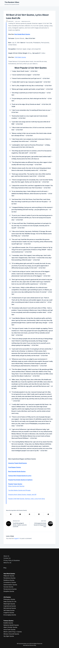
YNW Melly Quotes (20, 57)
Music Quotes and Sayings (16, 486)
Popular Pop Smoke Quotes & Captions (20, 480)
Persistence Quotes (9, 578)
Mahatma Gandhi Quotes (11, 625)
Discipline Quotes (9, 591)
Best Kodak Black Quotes (22, 34)
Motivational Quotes (10, 608)
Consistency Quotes (10, 582)
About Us (6, 556)
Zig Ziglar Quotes (9, 636)
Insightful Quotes (9, 612)
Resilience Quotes (9, 580)
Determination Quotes (10, 584)
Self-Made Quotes (9, 610)
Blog (5, 567)
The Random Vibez (12, 2)
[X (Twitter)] (20, 514)
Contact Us (7, 558)
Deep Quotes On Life (10, 601)
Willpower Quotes (9, 576)
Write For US (7, 562)
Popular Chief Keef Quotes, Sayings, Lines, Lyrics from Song (26, 498)
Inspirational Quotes (26, 21)
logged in (17, 538)
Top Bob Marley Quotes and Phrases (19, 490)
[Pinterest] (29, 514)
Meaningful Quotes (9, 604)
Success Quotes (8, 587)
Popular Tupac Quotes (15, 484)
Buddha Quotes (8, 623)
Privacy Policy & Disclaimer (12, 560)
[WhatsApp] (48, 514)
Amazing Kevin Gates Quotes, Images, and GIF (22, 494)
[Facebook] (10, 514)
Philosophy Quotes (9, 599)
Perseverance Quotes (10, 589)
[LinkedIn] (39, 514)
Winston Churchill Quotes (11, 634)
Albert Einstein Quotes (10, 627)
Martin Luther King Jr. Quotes (13, 631)
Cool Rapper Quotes (14, 467)
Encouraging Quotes (10, 615)
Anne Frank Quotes (9, 629)
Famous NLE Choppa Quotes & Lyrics (19, 475)
